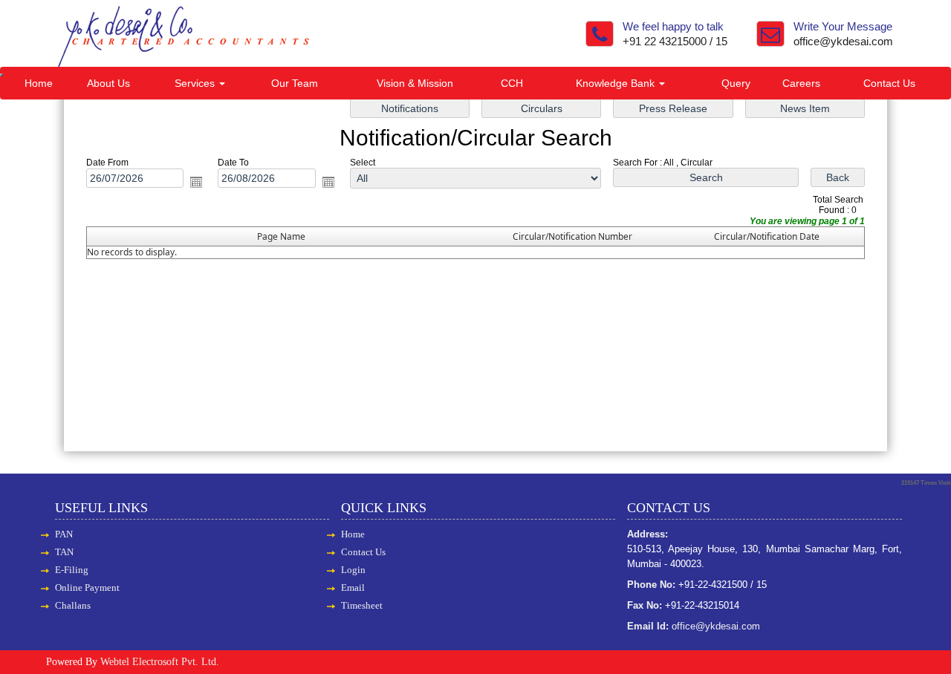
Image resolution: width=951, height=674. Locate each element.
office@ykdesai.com (843, 41)
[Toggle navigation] (1, 74)
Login (353, 569)
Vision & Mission (415, 83)
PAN (64, 534)
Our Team (294, 83)
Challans (73, 605)
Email (353, 587)
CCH (512, 83)
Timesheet (362, 605)
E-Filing (71, 569)
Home (39, 83)
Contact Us (889, 83)
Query (735, 83)
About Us (108, 83)
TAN (64, 551)
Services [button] (196, 83)
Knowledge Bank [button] (617, 83)
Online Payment (87, 587)
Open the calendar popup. (196, 182)
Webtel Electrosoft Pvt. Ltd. (159, 661)
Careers (801, 83)
